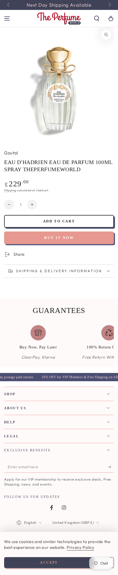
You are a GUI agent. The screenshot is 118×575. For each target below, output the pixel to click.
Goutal (11, 153)
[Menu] (7, 18)
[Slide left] (8, 5)
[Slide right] (109, 5)
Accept (49, 563)
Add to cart (59, 221)
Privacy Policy (80, 547)
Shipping (10, 190)
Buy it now (59, 238)
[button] (96, 18)
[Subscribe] (111, 467)
